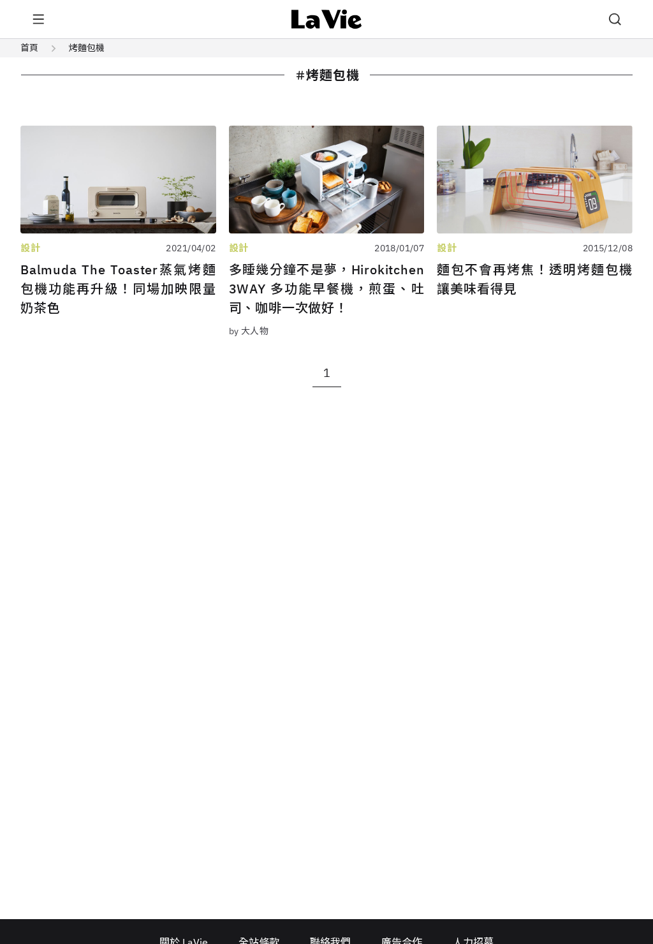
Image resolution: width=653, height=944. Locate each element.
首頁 (29, 48)
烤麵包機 (87, 48)
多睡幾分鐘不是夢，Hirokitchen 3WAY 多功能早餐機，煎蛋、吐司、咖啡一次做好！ (327, 288)
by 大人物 (249, 331)
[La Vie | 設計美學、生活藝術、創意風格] (326, 19)
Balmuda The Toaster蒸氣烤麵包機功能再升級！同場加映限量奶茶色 (118, 288)
